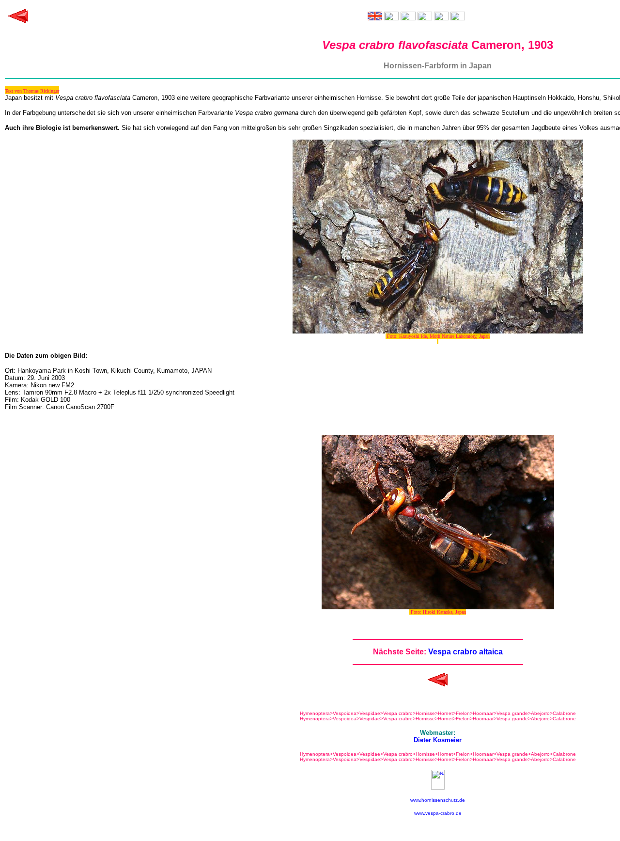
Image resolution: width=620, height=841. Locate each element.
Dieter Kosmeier (438, 740)
